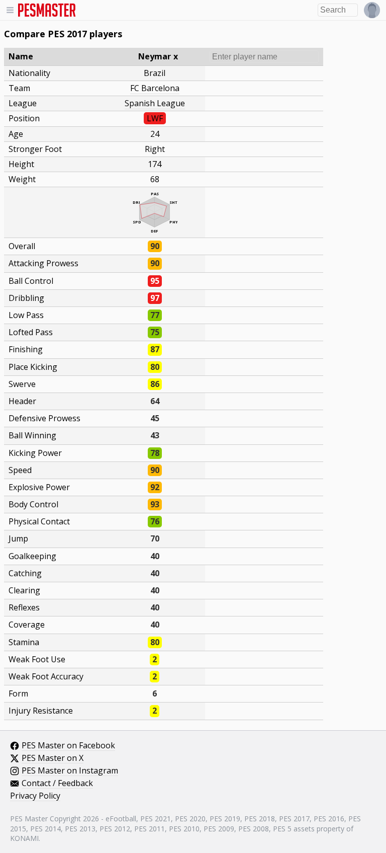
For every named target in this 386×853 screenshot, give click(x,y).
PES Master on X (52, 758)
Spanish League (155, 103)
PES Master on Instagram (70, 771)
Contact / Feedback (57, 784)
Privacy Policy (35, 796)
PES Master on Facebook (68, 746)
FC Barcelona (154, 88)
